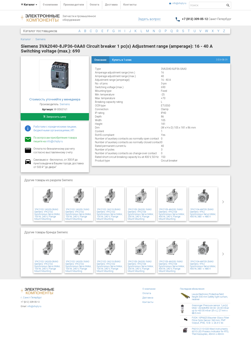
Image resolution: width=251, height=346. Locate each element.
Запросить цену (56, 116)
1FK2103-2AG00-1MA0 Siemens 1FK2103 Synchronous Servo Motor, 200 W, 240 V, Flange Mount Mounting (141, 214)
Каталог (26, 39)
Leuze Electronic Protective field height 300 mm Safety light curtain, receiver (210, 297)
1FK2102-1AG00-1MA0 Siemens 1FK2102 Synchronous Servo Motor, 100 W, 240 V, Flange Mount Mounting (78, 214)
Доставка (111, 4)
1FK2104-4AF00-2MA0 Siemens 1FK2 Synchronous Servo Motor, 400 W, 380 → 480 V (203, 213)
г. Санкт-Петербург (31, 297)
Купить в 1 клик (122, 59)
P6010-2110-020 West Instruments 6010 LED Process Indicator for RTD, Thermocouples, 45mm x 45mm (210, 331)
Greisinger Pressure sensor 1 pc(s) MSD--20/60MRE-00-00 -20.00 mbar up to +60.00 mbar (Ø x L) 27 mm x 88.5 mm (210, 309)
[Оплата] (28, 152)
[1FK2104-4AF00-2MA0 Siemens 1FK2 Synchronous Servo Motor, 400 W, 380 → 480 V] (203, 198)
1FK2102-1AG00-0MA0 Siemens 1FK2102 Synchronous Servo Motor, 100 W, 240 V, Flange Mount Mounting (47, 214)
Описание (100, 59)
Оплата (94, 4)
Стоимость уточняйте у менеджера (54, 99)
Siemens (40, 39)
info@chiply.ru (179, 3)
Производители (73, 4)
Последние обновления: (192, 288)
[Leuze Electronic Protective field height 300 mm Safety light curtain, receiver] (186, 297)
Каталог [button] (29, 4)
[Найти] (228, 6)
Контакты (130, 4)
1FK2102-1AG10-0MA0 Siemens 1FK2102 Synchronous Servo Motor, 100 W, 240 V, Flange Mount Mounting (110, 214)
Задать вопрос (149, 19)
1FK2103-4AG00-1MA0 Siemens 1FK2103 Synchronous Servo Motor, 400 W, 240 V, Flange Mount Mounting (172, 214)
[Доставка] (28, 163)
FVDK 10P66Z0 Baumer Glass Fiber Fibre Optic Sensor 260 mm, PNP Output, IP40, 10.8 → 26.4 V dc (210, 320)
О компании (50, 4)
